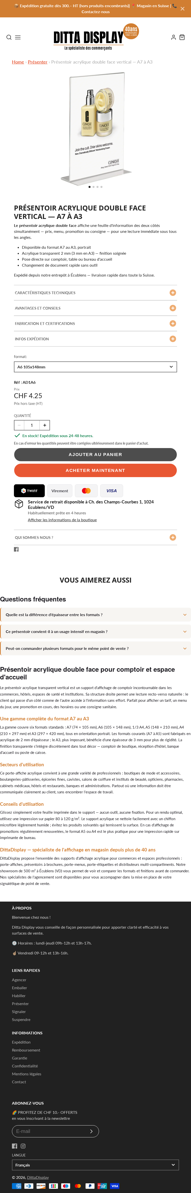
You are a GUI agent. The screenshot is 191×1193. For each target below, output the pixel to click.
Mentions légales (26, 1073)
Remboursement (26, 1050)
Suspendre (21, 1019)
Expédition (21, 1042)
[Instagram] (23, 1146)
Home (18, 62)
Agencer (19, 979)
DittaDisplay (38, 1177)
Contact (19, 1081)
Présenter (38, 62)
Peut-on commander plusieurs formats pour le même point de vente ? (67, 648)
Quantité (22, 416)
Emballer (19, 987)
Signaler (19, 1011)
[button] (90, 187)
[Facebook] (14, 1146)
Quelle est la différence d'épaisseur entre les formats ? (54, 614)
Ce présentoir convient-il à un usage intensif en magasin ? (56, 631)
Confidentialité (25, 1065)
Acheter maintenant (95, 470)
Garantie (19, 1057)
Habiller (19, 995)
